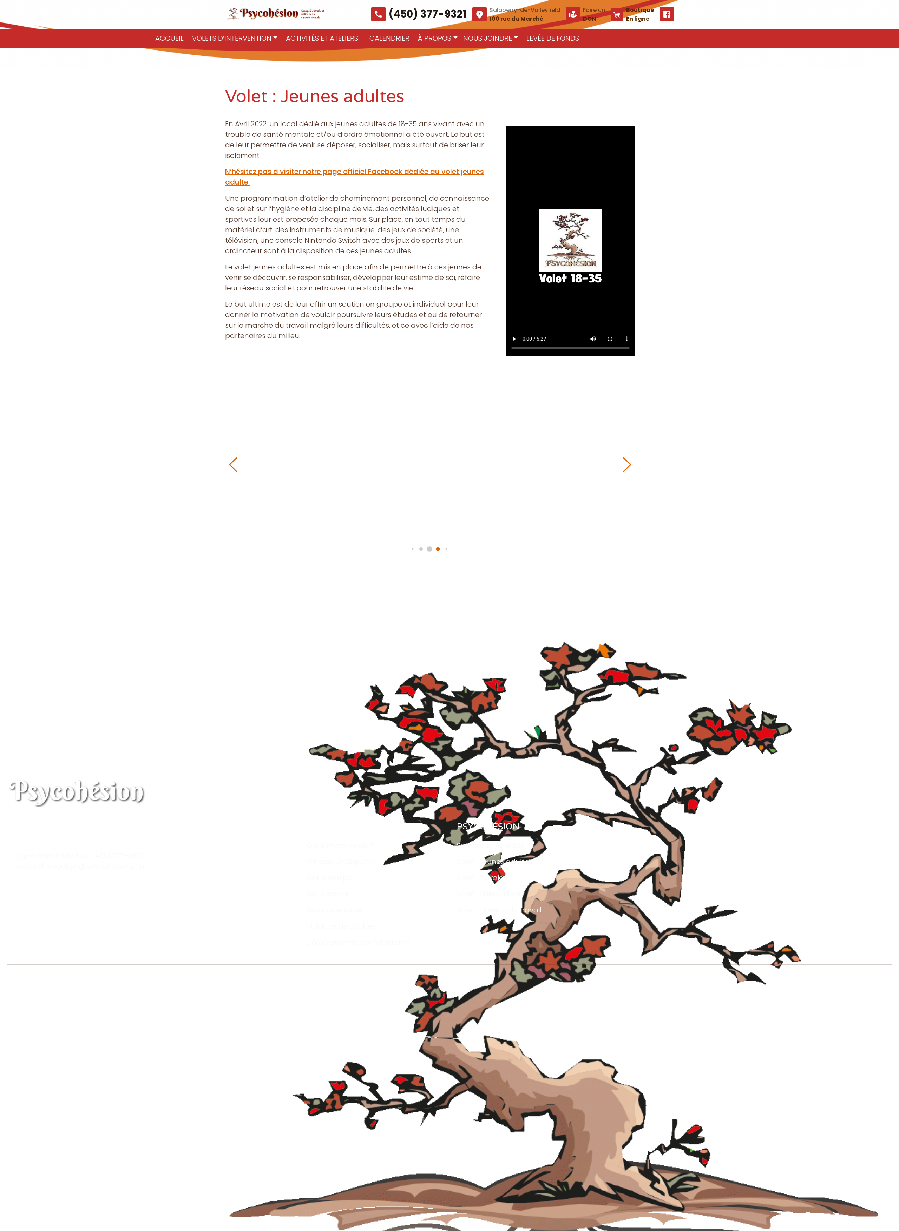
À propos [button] (434, 38)
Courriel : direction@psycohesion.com (82, 866)
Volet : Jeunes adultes (494, 862)
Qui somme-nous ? (340, 845)
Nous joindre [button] (487, 38)
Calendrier (389, 38)
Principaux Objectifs (341, 862)
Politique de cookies (341, 926)
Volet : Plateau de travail (499, 910)
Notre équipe (329, 878)
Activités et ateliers (322, 38)
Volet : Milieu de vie (489, 894)
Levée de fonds (552, 38)
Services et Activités (490, 845)
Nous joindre (328, 894)
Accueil (169, 38)
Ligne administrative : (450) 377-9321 (79, 856)
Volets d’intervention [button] (231, 38)
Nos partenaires (334, 910)
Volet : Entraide (482, 878)
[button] (627, 465)
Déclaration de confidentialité (359, 942)
